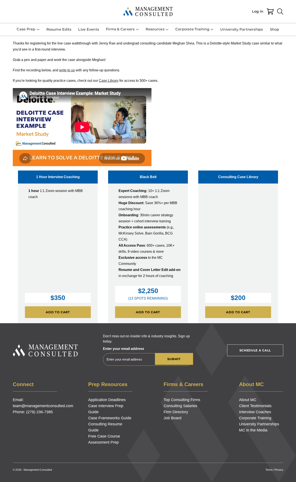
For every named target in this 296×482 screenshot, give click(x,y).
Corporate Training (255, 418)
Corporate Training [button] (192, 29)
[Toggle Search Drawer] (280, 11)
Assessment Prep (103, 442)
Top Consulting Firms (182, 400)
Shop (274, 29)
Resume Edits (59, 29)
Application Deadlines (107, 400)
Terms (269, 469)
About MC (247, 400)
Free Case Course (104, 436)
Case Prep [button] (26, 29)
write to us (67, 70)
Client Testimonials (255, 406)
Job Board (172, 418)
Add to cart (58, 312)
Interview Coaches (255, 412)
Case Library (109, 80)
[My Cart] (270, 11)
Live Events (88, 29)
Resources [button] (155, 29)
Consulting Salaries (180, 406)
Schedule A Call (255, 350)
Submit (174, 359)
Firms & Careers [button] (120, 29)
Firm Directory (176, 412)
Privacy (279, 469)
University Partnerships (241, 29)
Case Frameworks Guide (109, 418)
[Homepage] (148, 11)
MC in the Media (253, 430)
